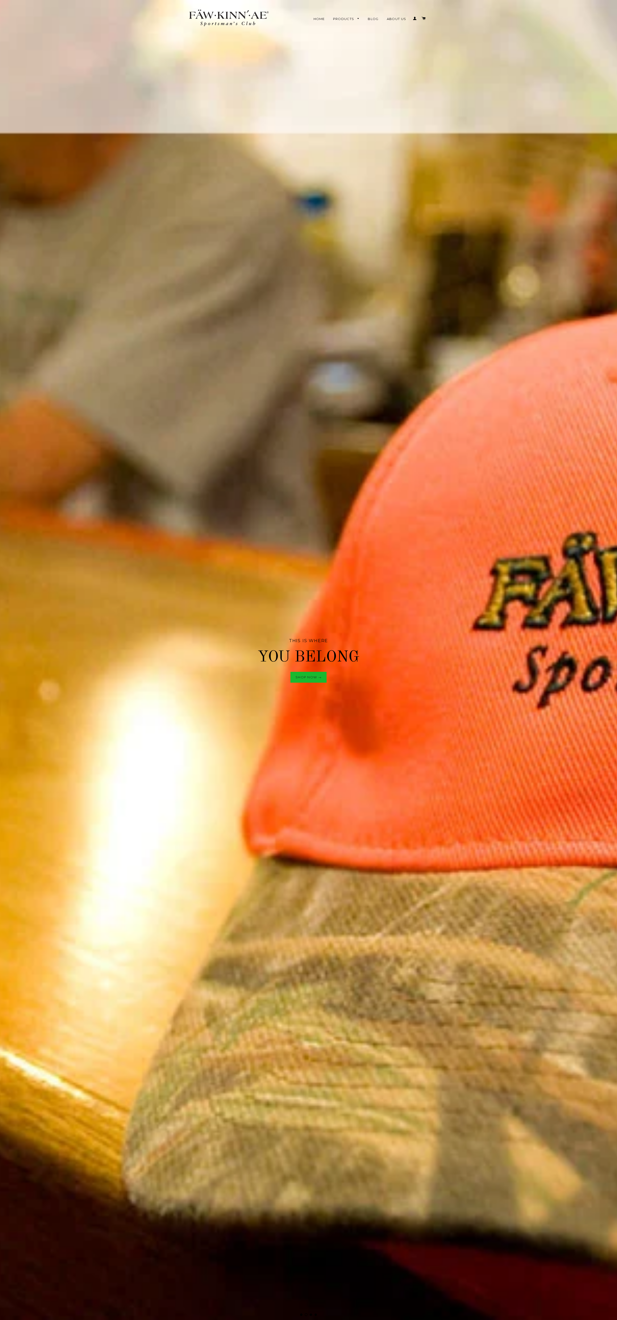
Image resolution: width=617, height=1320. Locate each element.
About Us (396, 19)
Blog (373, 19)
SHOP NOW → (308, 660)
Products (344, 19)
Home (319, 19)
